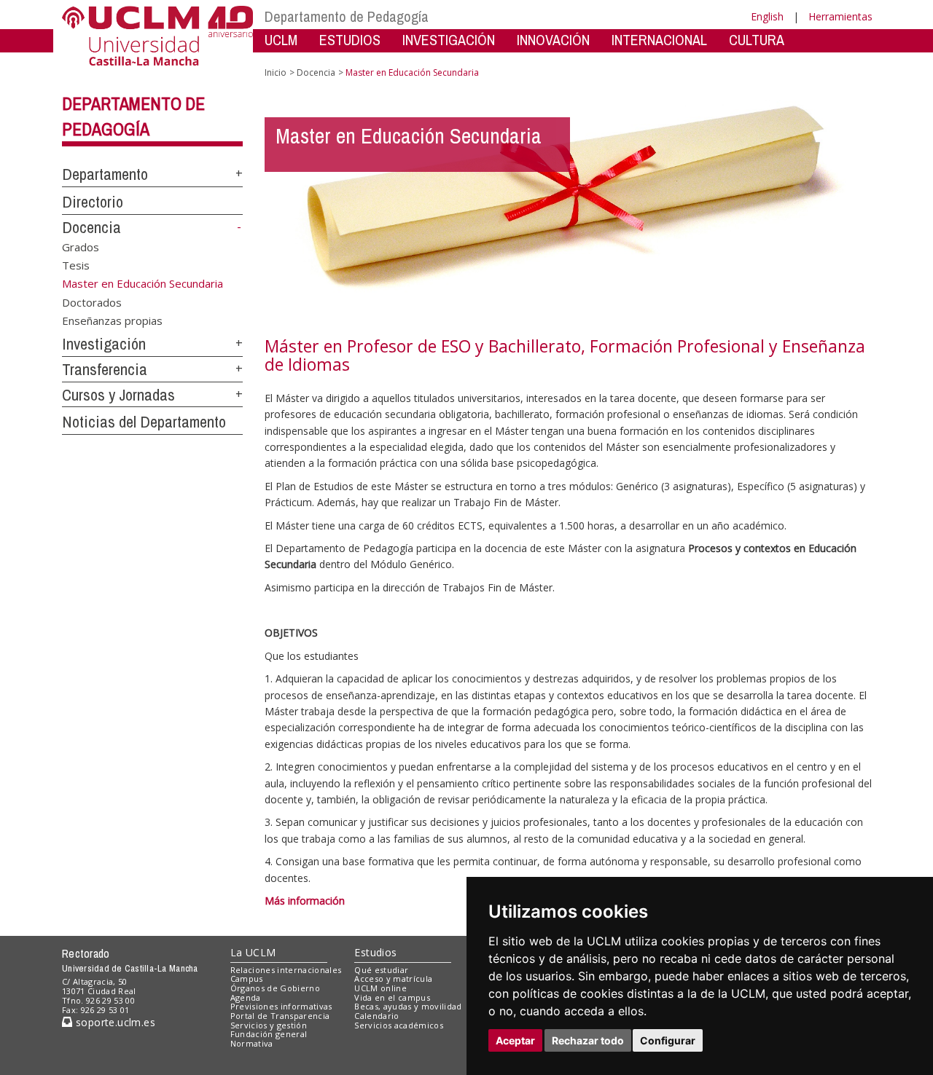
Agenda (245, 997)
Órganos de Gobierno (275, 988)
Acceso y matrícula (393, 978)
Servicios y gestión (268, 1025)
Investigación (104, 344)
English (767, 16)
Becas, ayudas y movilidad (407, 1006)
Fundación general (269, 1033)
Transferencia (104, 369)
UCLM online (380, 988)
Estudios (375, 952)
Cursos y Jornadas (118, 395)
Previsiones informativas (281, 1006)
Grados (80, 246)
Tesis (76, 265)
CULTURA (756, 40)
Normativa (251, 1043)
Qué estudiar (381, 969)
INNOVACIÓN (553, 40)
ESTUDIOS (349, 40)
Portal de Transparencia (280, 1015)
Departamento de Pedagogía (347, 16)
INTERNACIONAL (659, 40)
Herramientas (840, 16)
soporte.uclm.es (113, 1022)
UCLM (281, 40)
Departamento (105, 174)
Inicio (275, 72)
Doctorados (92, 302)
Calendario (376, 1015)
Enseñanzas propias (112, 320)
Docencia (91, 227)
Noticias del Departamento (144, 422)
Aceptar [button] (515, 1040)
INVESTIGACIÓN (448, 40)
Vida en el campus (392, 997)
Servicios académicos (398, 1025)
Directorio (92, 202)
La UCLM (253, 952)
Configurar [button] (667, 1040)
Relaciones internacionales (286, 969)
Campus (246, 978)
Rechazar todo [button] (588, 1040)
